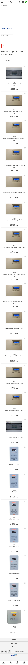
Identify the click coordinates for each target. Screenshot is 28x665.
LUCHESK (17, 659)
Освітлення (6, 38)
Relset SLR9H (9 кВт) (14, 573)
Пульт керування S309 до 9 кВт (14, 410)
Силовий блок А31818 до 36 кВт (14, 437)
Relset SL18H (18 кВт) (14, 546)
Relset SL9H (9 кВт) (14, 519)
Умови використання (19, 651)
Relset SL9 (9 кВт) (14, 464)
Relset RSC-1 (14, 628)
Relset (5, 6)
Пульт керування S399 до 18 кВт (14, 356)
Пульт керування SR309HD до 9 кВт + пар (14, 193)
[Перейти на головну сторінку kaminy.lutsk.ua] (11, 2)
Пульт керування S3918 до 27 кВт (14, 328)
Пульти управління (7, 42)
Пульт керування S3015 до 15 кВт (14, 383)
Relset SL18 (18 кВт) (14, 492)
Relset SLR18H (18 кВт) (14, 600)
